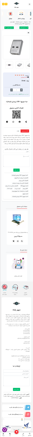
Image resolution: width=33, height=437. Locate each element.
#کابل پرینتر (25, 188)
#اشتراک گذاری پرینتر (23, 180)
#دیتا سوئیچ (25, 194)
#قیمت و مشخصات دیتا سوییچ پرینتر (20, 191)
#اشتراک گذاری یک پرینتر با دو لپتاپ (20, 183)
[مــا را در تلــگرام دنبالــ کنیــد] (26, 408)
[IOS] (3, 4)
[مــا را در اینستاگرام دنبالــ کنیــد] (26, 415)
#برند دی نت (17, 188)
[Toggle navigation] (29, 4)
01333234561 (14, 398)
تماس (23, 435)
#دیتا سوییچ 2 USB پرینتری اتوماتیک (20, 175)
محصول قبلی (23, 28)
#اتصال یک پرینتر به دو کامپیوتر (21, 178)
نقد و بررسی (25, 131)
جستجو (29, 435)
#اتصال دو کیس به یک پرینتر (11, 186)
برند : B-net (25, 80)
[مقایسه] (28, 32)
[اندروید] (6, 4)
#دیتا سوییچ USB (24, 186)
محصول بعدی (10, 28)
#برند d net (9, 188)
